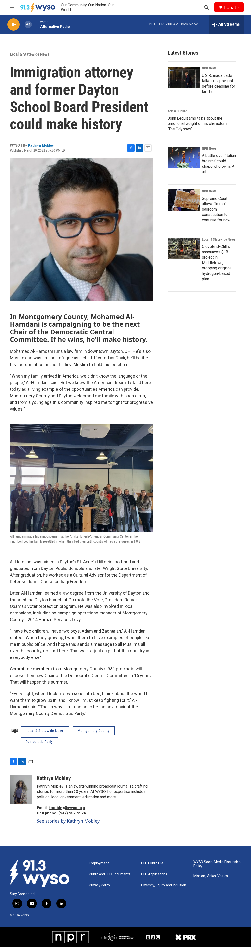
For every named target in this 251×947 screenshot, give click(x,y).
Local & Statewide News (29, 54)
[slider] (36, 24)
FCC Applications (154, 874)
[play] (13, 24)
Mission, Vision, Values (210, 876)
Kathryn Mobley (41, 145)
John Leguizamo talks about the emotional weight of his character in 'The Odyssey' (198, 123)
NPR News (209, 68)
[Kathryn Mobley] (21, 789)
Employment (99, 863)
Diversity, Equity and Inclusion (163, 885)
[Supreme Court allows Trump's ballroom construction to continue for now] (184, 200)
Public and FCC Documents (109, 874)
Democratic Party (39, 742)
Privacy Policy (99, 885)
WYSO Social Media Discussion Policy (217, 864)
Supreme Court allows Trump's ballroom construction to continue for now (216, 209)
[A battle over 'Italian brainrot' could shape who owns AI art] (184, 157)
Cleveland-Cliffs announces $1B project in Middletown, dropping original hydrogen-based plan (216, 262)
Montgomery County (94, 731)
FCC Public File (152, 863)
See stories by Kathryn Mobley (68, 821)
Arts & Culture (177, 111)
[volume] (28, 24)
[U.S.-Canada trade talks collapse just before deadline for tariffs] (184, 77)
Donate (231, 7)
